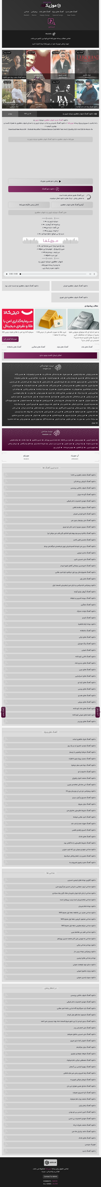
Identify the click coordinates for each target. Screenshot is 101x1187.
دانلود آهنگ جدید (89, 1151)
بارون (37, 120)
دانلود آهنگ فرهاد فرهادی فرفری (83, 1053)
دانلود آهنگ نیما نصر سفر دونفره (83, 765)
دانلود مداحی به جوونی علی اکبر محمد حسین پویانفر (76, 938)
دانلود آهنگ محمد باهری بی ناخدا (83, 475)
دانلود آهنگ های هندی (87, 695)
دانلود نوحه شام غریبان (87, 906)
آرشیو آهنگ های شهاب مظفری (72, 204)
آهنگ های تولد (62, 347)
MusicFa (48, 34)
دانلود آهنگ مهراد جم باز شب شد (83, 823)
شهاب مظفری (49, 120)
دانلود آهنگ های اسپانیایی (85, 676)
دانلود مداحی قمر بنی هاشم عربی (83, 932)
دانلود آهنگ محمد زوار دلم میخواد (83, 1099)
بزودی (10, 114)
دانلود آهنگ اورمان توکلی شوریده (83, 1079)
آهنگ (61, 120)
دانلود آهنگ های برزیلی (87, 702)
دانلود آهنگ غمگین (88, 604)
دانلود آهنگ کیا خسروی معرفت (84, 1092)
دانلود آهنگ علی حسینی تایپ (85, 559)
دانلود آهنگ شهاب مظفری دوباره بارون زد (78, 114)
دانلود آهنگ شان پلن (88, 579)
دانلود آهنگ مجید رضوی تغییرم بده (82, 862)
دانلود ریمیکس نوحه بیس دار (85, 951)
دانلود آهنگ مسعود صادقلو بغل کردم (81, 1014)
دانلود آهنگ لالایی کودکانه (85, 656)
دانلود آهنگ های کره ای (87, 682)
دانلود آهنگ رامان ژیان (87, 1105)
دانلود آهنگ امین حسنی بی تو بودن (82, 1112)
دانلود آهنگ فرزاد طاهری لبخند (84, 739)
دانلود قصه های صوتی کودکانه (84, 715)
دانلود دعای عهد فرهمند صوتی (84, 964)
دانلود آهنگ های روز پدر (87, 721)
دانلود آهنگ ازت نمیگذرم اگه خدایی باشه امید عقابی (76, 1008)
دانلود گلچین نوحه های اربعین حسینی (81, 880)
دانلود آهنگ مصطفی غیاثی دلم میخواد (81, 1060)
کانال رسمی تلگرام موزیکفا (29, 204)
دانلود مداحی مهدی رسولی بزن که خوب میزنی (79, 849)
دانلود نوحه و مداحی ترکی (86, 945)
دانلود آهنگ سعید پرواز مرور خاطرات (82, 758)
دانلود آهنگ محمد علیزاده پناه (84, 1125)
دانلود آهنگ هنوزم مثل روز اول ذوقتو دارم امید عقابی (75, 572)
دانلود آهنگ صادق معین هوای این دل (81, 1086)
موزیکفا (50, 5)
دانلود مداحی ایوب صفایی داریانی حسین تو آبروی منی (76, 886)
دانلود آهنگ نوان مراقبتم (86, 1047)
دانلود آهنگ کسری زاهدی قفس (84, 830)
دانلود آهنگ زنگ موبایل (87, 643)
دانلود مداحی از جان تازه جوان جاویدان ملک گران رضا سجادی (74, 893)
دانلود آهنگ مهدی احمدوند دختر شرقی (81, 501)
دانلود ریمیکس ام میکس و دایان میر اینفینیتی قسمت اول (74, 585)
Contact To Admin (50, 1176)
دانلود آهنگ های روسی (87, 689)
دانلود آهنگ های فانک (87, 836)
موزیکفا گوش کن (10, 339)
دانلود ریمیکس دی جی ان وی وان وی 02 (81, 791)
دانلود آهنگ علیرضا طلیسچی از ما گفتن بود (80, 843)
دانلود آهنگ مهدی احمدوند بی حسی (82, 1118)
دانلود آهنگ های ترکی (87, 637)
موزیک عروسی (90, 1144)
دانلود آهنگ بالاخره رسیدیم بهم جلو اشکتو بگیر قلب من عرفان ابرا (71, 533)
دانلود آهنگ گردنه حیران (86, 494)
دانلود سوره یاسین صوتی (86, 977)
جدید (56, 120)
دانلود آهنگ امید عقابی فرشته (84, 817)
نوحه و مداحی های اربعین (86, 958)
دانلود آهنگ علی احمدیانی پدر (85, 1028)
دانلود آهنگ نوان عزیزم (87, 804)
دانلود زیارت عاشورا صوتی (86, 971)
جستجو (51, 27)
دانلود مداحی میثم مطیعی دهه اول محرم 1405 (78, 925)
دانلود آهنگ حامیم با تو (87, 771)
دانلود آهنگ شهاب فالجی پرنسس (83, 488)
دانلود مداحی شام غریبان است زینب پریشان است (78, 899)
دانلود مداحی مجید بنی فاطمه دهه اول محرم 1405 (77, 912)
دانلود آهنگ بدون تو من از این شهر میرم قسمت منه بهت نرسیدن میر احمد (68, 1021)
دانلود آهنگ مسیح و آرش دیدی (84, 797)
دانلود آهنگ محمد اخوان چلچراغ (84, 778)
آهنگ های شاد (87, 347)
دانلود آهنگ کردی (89, 617)
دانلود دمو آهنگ (48, 189)
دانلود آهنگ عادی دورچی (86, 553)
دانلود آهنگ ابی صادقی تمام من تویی (81, 784)
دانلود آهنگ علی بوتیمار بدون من (83, 520)
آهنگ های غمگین (38, 347)
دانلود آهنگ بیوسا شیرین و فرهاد (83, 598)
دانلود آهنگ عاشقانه (88, 630)
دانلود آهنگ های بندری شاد (85, 663)
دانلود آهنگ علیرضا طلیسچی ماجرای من (81, 810)
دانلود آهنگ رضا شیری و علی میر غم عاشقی (79, 1073)
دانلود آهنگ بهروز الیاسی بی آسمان (82, 1066)
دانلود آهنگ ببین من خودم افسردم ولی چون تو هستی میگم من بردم (70, 546)
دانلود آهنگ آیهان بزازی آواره (85, 591)
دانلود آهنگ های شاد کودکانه (84, 708)
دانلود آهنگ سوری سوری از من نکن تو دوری (79, 527)
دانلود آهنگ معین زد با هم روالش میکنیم (80, 856)
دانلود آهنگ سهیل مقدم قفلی (84, 507)
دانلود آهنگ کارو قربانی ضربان (84, 514)
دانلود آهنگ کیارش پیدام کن (85, 481)
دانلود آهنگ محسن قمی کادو (85, 540)
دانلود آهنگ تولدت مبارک (86, 611)
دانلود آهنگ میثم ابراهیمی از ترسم (82, 752)
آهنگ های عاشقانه (14, 347)
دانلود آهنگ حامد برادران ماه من (84, 1131)
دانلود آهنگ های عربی (87, 669)
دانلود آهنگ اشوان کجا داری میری (83, 1040)
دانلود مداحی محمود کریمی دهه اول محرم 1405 (78, 919)
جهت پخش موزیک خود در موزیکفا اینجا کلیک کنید (50, 44)
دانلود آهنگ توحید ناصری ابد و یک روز (82, 746)
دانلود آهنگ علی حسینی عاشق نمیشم (81, 1034)
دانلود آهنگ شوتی (89, 650)
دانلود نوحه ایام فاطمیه (87, 624)
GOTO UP (53, 1162)
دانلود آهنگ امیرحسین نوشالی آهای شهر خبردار (78, 566)
